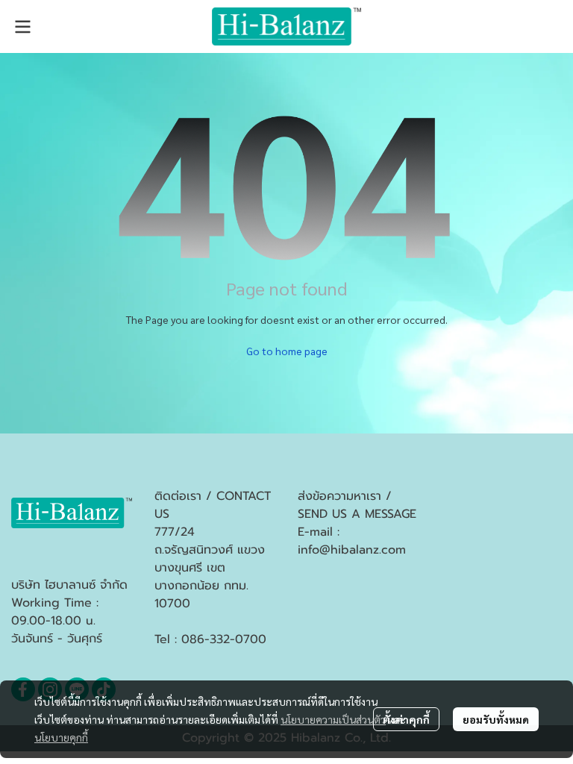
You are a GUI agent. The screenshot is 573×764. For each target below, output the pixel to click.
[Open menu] (22, 27)
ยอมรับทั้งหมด (496, 719)
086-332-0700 (223, 639)
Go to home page (287, 350)
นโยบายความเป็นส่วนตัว (333, 719)
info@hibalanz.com (352, 550)
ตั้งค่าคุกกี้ (406, 719)
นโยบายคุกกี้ (61, 737)
